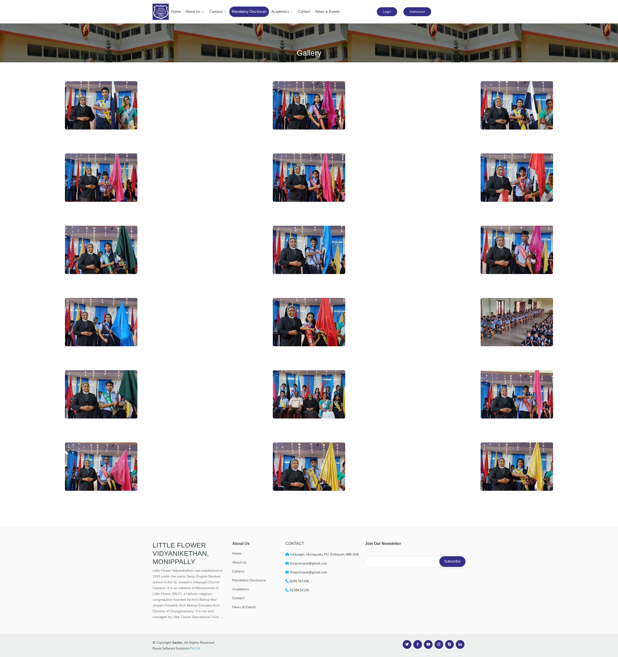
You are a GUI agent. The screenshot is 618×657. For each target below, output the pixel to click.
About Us (193, 11)
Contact (304, 11)
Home (176, 11)
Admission (417, 11)
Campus (216, 11)
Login (387, 11)
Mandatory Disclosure (249, 11)
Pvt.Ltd (195, 648)
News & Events (327, 11)
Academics (280, 11)
